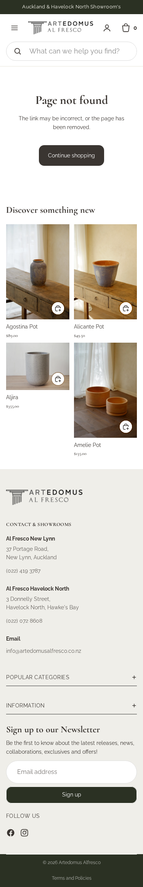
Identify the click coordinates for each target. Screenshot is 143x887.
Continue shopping (71, 155)
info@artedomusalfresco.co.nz (43, 651)
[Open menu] (14, 27)
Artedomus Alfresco (80, 862)
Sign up (71, 795)
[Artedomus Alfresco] (60, 27)
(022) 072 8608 (24, 621)
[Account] (107, 28)
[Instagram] (24, 832)
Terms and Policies (72, 878)
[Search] (17, 51)
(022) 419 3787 (23, 571)
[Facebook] (10, 832)
